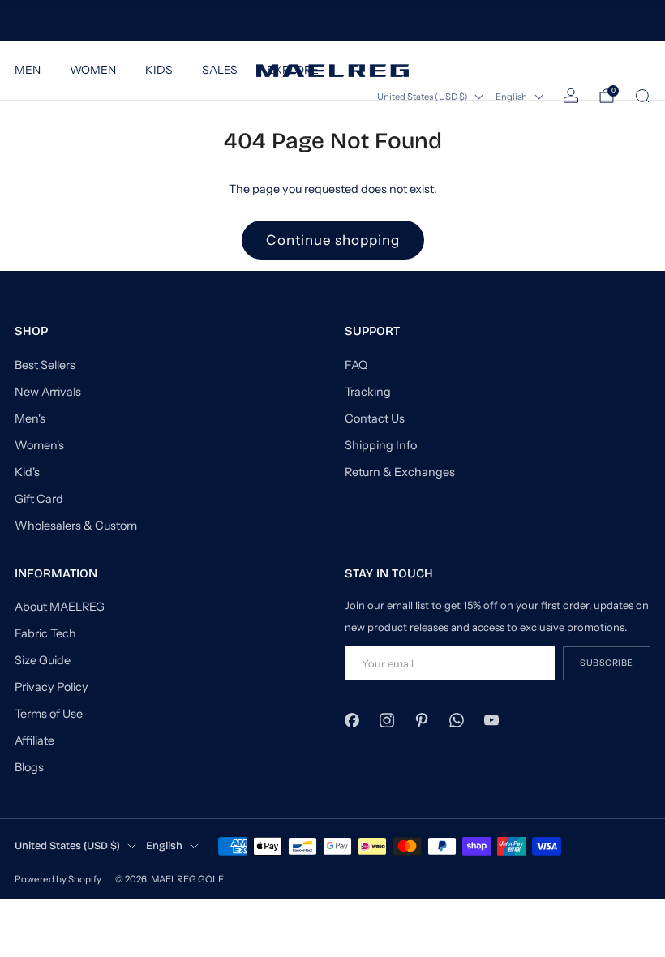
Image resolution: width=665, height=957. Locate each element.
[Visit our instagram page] (386, 719)
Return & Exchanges (400, 472)
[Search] (642, 96)
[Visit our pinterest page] (421, 719)
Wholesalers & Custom (76, 525)
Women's (39, 445)
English (511, 96)
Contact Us (375, 418)
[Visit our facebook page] (351, 719)
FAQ (356, 365)
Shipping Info (381, 445)
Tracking (368, 391)
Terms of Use (49, 713)
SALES (220, 69)
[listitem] (332, 20)
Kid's (27, 472)
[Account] (571, 96)
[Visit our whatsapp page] (457, 719)
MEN (28, 69)
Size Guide (43, 660)
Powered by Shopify (58, 879)
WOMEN (93, 69)
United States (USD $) (422, 96)
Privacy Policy (51, 687)
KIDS (159, 69)
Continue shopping (333, 240)
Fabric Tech (45, 633)
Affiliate (34, 740)
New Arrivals (48, 391)
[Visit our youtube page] (491, 719)
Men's (30, 418)
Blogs (29, 767)
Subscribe (606, 663)
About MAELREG (60, 606)
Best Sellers (45, 365)
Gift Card (39, 498)
